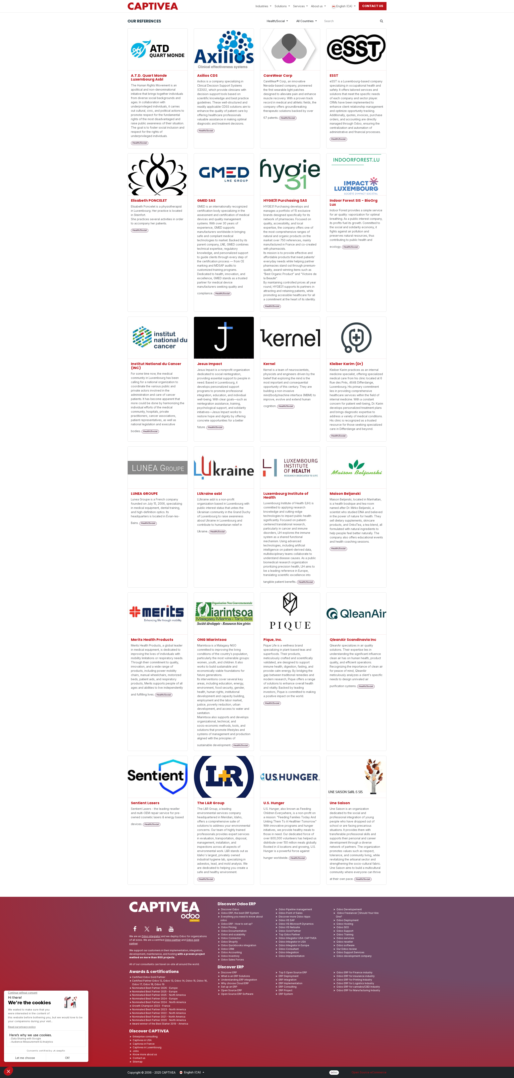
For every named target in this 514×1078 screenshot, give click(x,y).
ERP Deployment (289, 976)
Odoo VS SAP (287, 920)
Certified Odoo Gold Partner (148, 977)
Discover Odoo (230, 909)
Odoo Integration (289, 952)
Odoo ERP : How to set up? (237, 923)
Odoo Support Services (350, 952)
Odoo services (345, 938)
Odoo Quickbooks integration (238, 945)
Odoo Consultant (289, 948)
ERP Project (285, 990)
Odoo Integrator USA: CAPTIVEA (297, 938)
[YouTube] (171, 929)
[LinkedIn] (159, 929)
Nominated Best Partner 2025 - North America (159, 994)
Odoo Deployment (348, 920)
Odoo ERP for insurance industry (356, 976)
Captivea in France (144, 1043)
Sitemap (138, 1061)
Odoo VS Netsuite (289, 927)
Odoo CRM (227, 948)
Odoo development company (354, 955)
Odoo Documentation (234, 930)
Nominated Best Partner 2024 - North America (159, 1002)
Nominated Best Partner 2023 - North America (159, 1009)
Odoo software (346, 945)
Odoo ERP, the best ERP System (240, 912)
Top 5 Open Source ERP (293, 972)
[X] (147, 929)
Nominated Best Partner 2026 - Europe (155, 987)
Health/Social (276, 21)
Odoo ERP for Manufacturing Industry (358, 990)
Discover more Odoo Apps (294, 916)
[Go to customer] (158, 50)
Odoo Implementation (292, 955)
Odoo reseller (345, 941)
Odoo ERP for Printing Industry (354, 979)
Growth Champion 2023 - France (151, 1005)
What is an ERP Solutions (235, 976)
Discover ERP (229, 972)
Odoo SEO (343, 927)
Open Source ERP (231, 990)
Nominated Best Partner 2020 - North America (159, 1020)
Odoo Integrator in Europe (294, 945)
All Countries (305, 21)
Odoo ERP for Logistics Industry (355, 983)
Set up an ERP (229, 986)
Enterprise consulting (145, 1036)
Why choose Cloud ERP (235, 983)
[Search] (382, 21)
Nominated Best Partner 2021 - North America (158, 1016)
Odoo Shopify (229, 941)
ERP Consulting (288, 986)
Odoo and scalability (233, 934)
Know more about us (145, 1054)
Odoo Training (345, 934)
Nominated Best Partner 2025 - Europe (154, 991)
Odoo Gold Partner (290, 930)
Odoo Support (345, 930)
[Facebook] (135, 929)
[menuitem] (263, 6)
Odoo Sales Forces (232, 959)
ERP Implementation (290, 983)
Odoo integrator (151, 936)
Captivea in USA (142, 1040)
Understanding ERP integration (239, 979)
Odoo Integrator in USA (292, 941)
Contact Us (372, 6)
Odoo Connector (231, 938)
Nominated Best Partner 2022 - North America (159, 1013)
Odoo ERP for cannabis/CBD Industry (358, 986)
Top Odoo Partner (289, 934)
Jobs (136, 1050)
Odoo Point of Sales (291, 912)
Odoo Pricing (229, 927)
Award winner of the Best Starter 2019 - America (160, 1023)
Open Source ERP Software (237, 993)
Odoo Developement (349, 909)
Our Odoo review (347, 948)
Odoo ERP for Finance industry (354, 972)
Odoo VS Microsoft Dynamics (296, 923)
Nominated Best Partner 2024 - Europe (155, 998)
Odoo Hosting (345, 923)
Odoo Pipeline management (295, 909)
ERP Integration (288, 979)
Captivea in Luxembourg (147, 1047)
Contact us (139, 1058)
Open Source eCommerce (369, 1072)
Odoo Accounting (231, 952)
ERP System (286, 993)
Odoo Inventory (230, 955)
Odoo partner (173, 939)
